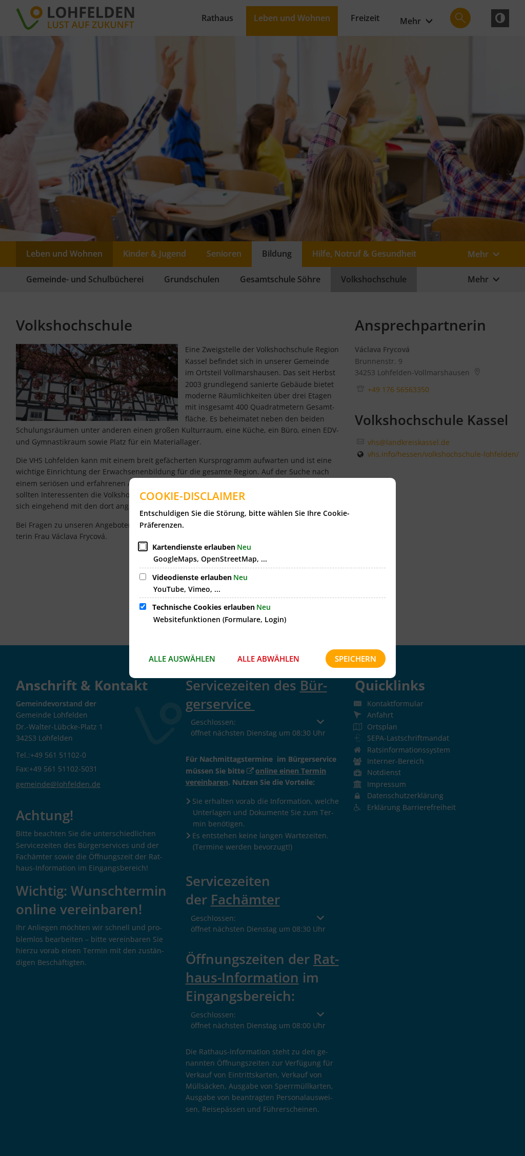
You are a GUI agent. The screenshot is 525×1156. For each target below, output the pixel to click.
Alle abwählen (268, 658)
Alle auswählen (182, 658)
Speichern (355, 658)
